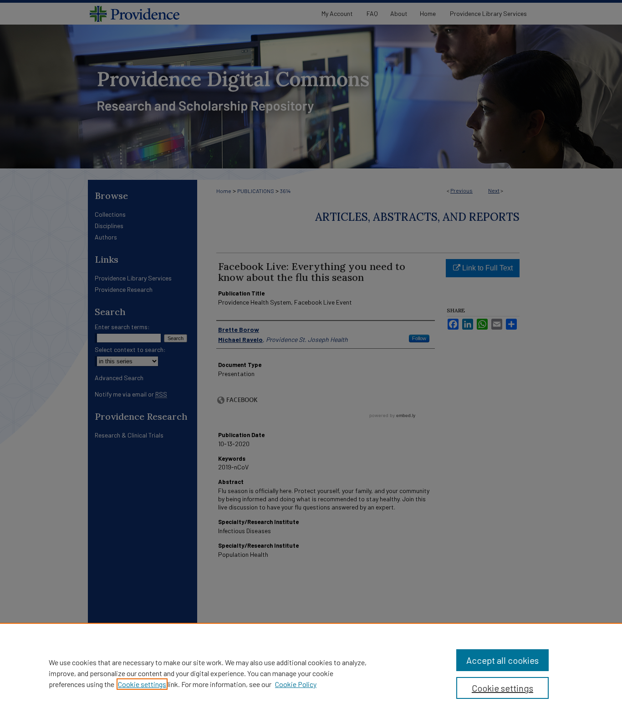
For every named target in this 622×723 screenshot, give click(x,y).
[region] (311, 673)
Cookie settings (142, 684)
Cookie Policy (295, 684)
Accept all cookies (502, 660)
